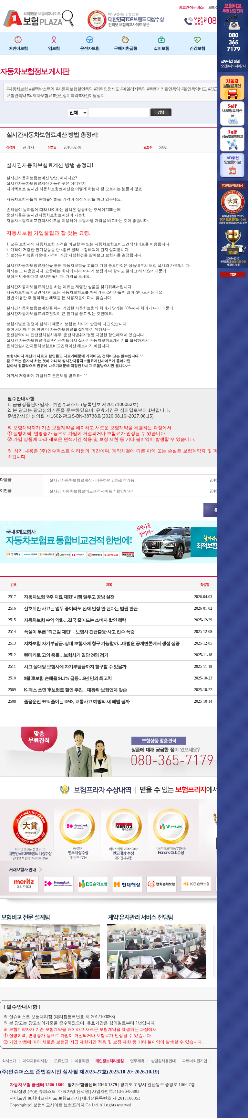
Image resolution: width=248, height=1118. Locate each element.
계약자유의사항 (35, 1061)
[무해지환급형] (125, 40)
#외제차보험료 (39, 95)
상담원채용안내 (163, 1061)
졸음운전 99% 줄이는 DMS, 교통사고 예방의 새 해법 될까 (76, 701)
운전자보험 (89, 48)
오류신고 (61, 1061)
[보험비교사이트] (126, 12)
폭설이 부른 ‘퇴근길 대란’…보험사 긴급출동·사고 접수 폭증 (79, 631)
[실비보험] (161, 40)
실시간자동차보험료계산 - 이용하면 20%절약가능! (92, 480)
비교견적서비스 (191, 7)
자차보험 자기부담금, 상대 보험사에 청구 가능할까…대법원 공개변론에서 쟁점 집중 (102, 643)
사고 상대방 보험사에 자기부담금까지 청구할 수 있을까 (75, 666)
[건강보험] (197, 40)
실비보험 (161, 48)
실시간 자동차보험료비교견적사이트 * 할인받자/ (91, 491)
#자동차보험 (17, 89)
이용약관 (82, 1061)
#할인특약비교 (194, 89)
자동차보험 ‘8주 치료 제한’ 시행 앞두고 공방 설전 (69, 597)
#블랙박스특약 (41, 89)
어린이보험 (18, 48)
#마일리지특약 (133, 89)
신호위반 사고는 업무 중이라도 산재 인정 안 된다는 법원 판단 (81, 608)
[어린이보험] (18, 40)
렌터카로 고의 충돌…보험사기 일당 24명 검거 (66, 655)
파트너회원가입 (194, 1061)
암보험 (54, 48)
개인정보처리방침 (109, 1061)
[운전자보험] (90, 40)
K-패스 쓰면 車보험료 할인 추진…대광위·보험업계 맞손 (75, 690)
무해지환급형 (125, 48)
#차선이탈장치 (91, 95)
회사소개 (9, 1061)
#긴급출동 (216, 89)
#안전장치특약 (65, 95)
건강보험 (197, 48)
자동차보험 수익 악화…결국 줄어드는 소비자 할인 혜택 (75, 620)
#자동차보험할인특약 (74, 89)
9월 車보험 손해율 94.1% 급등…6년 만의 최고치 (68, 678)
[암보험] (54, 40)
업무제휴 (137, 1061)
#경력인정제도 (106, 89)
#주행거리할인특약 (163, 89)
